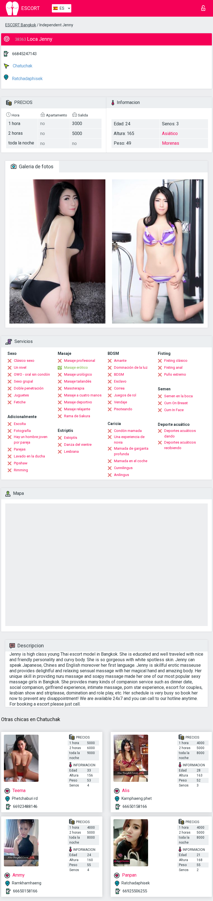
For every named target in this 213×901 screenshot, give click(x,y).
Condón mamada (128, 431)
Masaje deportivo (78, 402)
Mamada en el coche (130, 461)
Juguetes (21, 395)
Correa (119, 388)
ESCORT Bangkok (20, 25)
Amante (120, 360)
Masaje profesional (79, 360)
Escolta (20, 424)
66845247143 (24, 53)
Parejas (20, 449)
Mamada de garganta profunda (131, 451)
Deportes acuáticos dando (180, 433)
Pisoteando (123, 409)
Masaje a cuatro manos (83, 395)
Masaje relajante (77, 409)
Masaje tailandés (77, 381)
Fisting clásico (175, 360)
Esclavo (120, 381)
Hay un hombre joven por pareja (30, 439)
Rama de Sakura (77, 416)
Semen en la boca (178, 396)
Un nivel (20, 367)
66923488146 (25, 806)
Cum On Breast (176, 403)
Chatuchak (22, 65)
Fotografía (22, 431)
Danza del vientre (78, 444)
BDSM (119, 374)
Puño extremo (175, 374)
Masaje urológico (78, 374)
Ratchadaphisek (27, 78)
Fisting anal (173, 367)
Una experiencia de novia (129, 439)
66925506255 (135, 891)
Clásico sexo (24, 360)
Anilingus (121, 475)
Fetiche (20, 402)
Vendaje (120, 402)
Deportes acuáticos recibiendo (180, 445)
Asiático (170, 133)
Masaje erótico (76, 367)
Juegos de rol (125, 395)
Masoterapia (74, 388)
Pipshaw (20, 463)
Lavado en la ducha (29, 456)
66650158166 (135, 806)
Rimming (21, 470)
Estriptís (70, 438)
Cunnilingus (123, 468)
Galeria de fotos (36, 166)
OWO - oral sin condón (32, 374)
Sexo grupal (23, 381)
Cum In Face (174, 410)
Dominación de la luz (131, 367)
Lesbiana (71, 451)
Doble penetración (29, 388)
